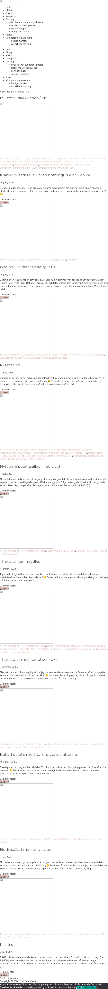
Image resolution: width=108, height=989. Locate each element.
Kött (2, 747)
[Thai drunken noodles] (26, 547)
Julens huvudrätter (87, 645)
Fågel (49, 550)
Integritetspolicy (20, 31)
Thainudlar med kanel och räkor (29, 659)
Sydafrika (72, 259)
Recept (9, 13)
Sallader (4, 842)
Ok (79, 987)
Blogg (9, 10)
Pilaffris (6, 944)
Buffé (33, 158)
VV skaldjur (24, 652)
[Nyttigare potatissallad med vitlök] (26, 446)
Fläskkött (47, 744)
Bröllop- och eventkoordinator (27, 22)
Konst (9, 34)
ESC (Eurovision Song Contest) (16, 354)
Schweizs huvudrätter (29, 357)
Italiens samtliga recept (66, 744)
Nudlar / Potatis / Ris (83, 161)
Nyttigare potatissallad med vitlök (30, 466)
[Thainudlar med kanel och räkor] (26, 642)
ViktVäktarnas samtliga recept (16, 458)
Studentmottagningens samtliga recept (52, 167)
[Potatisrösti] (26, 351)
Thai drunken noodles (20, 561)
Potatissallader (22, 164)
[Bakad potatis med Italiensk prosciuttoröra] (26, 740)
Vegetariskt (24, 937)
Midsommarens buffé (80, 449)
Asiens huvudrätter (10, 550)
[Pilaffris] (26, 930)
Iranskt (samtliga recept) (35, 934)
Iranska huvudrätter (10, 934)
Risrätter (61, 259)
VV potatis (38, 458)
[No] (98, 988)
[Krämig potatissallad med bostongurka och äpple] (26, 155)
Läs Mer (4, 202)
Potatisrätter (6, 164)
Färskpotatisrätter (47, 158)
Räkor (57, 648)
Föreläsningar (18, 28)
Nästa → (14, 978)
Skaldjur (73, 648)
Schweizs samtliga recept (55, 357)
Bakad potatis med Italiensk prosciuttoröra (38, 754)
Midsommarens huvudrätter (21, 161)
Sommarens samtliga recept (76, 164)
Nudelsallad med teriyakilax (25, 849)
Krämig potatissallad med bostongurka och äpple (45, 175)
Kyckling (57, 550)
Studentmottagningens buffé (15, 167)
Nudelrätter (69, 550)
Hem (8, 6)
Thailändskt (6, 553)
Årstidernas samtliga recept (15, 158)
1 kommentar (7, 971)
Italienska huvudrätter (91, 744)
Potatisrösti (10, 365)
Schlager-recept (8, 357)
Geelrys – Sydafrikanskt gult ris (27, 267)
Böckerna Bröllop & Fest (24, 25)
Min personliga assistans (19, 37)
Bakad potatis (7, 744)
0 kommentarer (8, 199)
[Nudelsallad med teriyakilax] (26, 835)
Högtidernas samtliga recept (73, 158)
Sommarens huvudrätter (59, 455)
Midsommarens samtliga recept (54, 161)
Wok (16, 553)
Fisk (48, 839)
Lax (53, 839)
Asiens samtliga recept (33, 550)
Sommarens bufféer (49, 164)
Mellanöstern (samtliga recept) (66, 934)
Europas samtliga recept (45, 354)
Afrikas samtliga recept (12, 259)
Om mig (10, 19)
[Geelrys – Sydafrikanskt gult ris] (26, 256)
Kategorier (11, 16)
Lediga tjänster (19, 40)
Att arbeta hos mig (21, 43)
